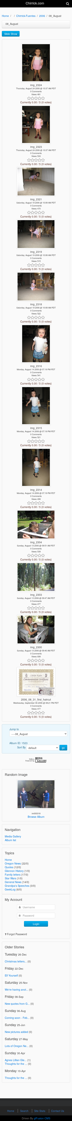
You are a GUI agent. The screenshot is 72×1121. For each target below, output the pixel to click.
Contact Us (57, 1111)
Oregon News (13, 863)
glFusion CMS (42, 1118)
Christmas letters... (16, 961)
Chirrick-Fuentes (25, 16)
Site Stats (40, 1111)
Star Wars (10, 878)
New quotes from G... (17, 1003)
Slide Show (10, 34)
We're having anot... (16, 989)
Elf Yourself (11, 975)
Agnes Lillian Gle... (16, 1060)
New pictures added (16, 1032)
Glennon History (14, 871)
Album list (10, 840)
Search (24, 1111)
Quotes (9, 867)
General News (13, 882)
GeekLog (10, 889)
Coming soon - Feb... (17, 1018)
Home (5, 16)
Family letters (12, 874)
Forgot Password (17, 934)
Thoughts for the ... (16, 1064)
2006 (42, 16)
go (63, 747)
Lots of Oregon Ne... (17, 1046)
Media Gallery (13, 836)
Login (36, 924)
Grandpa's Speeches (17, 885)
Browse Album (36, 816)
